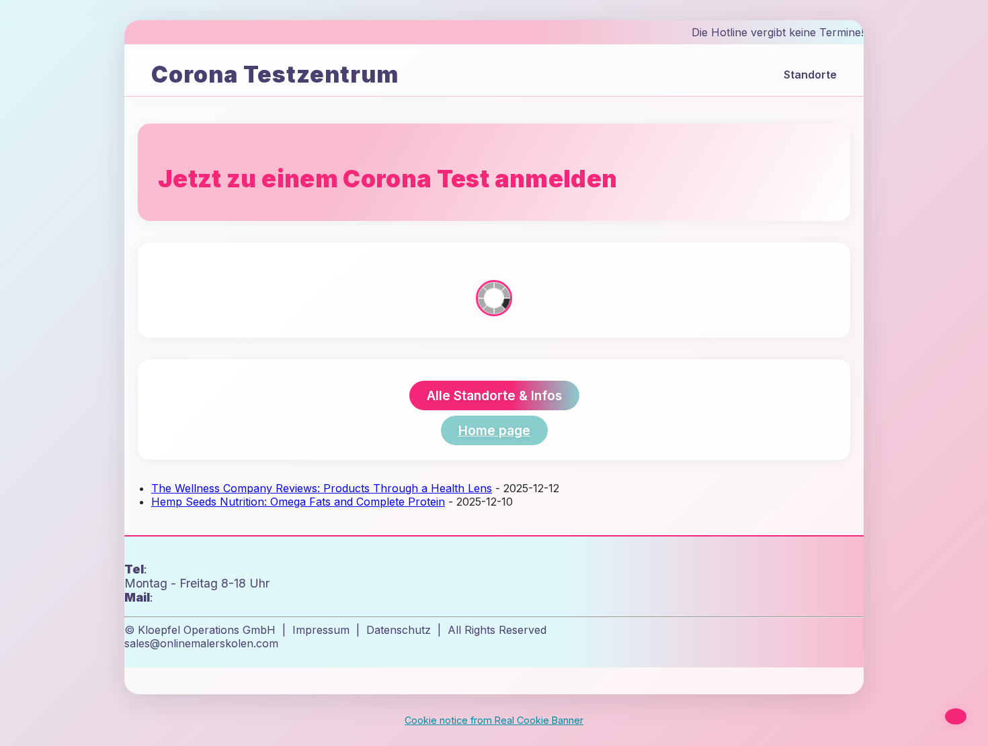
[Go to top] (955, 716)
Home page (494, 430)
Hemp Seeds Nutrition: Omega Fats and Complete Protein (298, 501)
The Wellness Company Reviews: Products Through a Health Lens (321, 488)
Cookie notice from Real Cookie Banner (494, 720)
